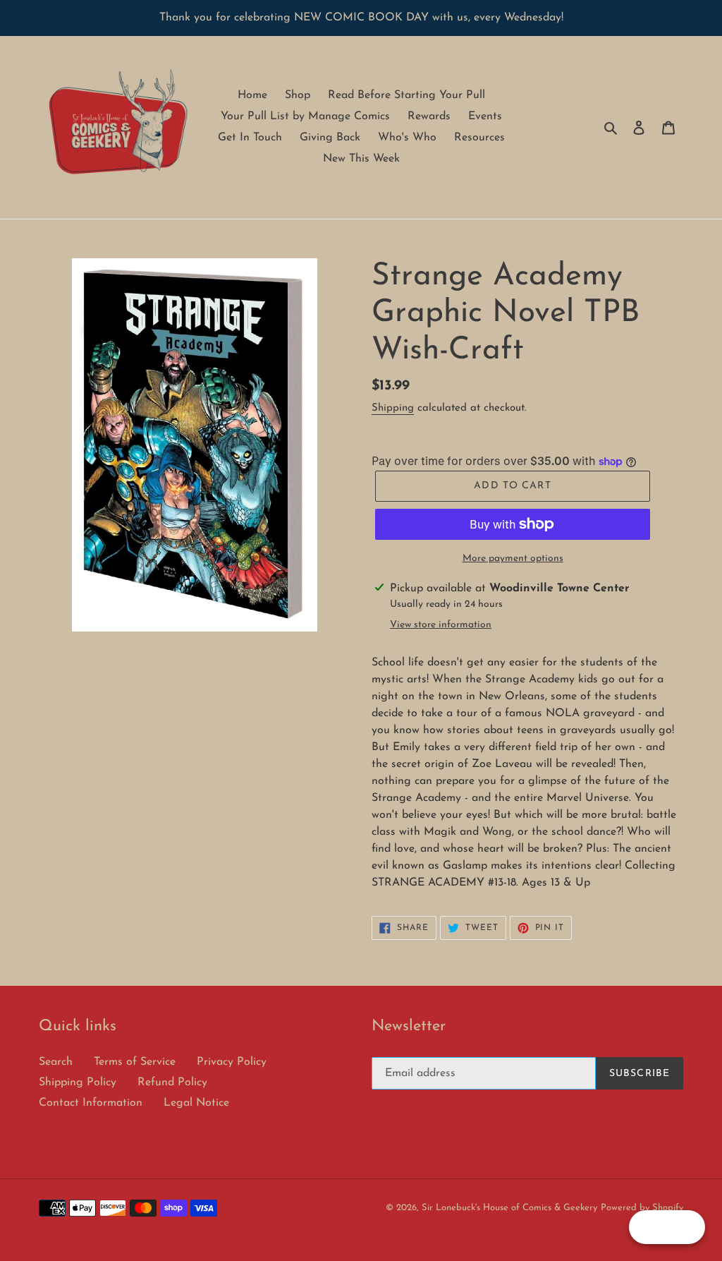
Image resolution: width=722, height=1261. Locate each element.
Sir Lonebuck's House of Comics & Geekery (509, 1207)
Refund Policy (172, 1082)
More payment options (513, 558)
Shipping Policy (77, 1082)
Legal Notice (196, 1103)
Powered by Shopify (642, 1207)
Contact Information (90, 1103)
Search (56, 1062)
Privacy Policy (232, 1062)
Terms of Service (135, 1062)
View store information (440, 625)
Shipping (393, 408)
